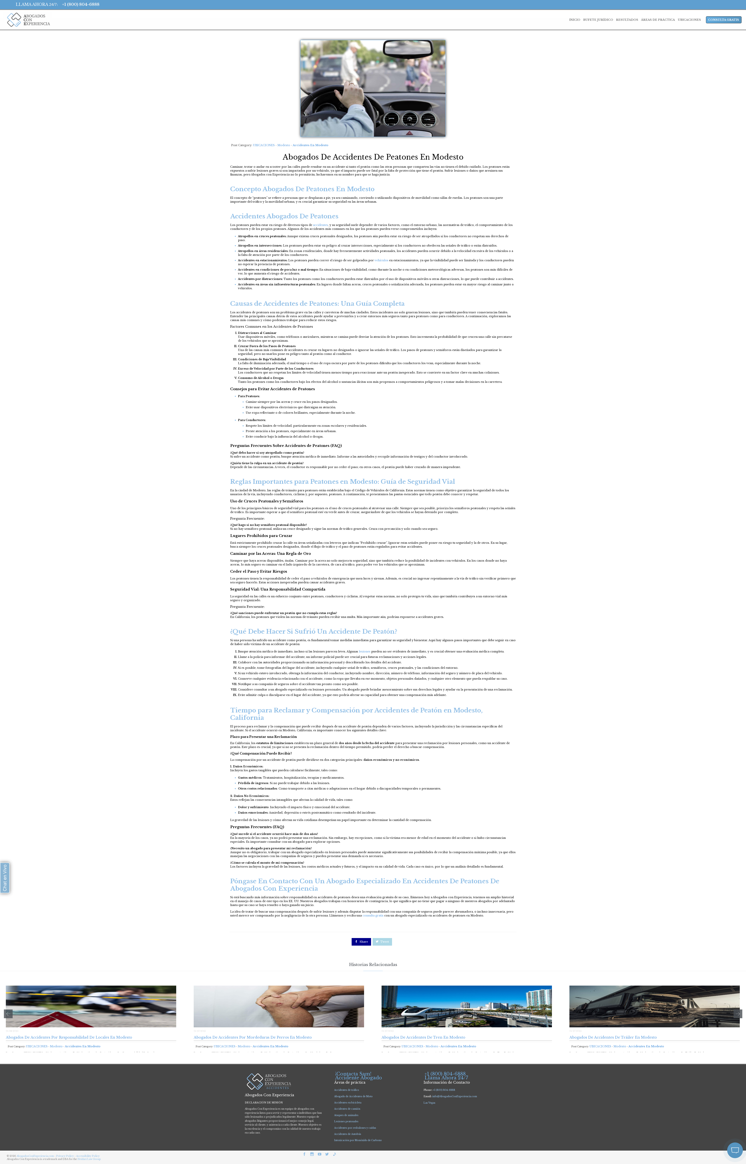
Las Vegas (429, 1102)
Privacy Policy (65, 1155)
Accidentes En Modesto (310, 145)
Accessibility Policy (88, 1155)
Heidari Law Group (89, 1159)
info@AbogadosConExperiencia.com (454, 1096)
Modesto (283, 145)
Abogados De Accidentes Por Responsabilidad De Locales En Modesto (69, 1037)
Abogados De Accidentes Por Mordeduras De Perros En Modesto (253, 1037)
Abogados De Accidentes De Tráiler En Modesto (613, 1037)
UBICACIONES (264, 145)
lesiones (364, 651)
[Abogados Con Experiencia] (27, 20)
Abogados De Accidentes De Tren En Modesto (423, 1037)
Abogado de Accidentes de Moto (353, 1096)
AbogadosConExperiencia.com (35, 1155)
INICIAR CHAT (716, 1124)
